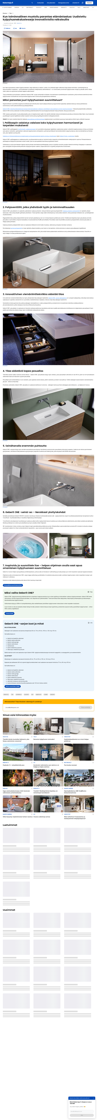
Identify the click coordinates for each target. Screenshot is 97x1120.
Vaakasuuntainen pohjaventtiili (71, 211)
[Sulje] (93, 1098)
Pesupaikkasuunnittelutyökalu (13, 585)
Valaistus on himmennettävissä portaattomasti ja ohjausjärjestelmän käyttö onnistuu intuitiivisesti (29, 136)
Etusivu (5, 13)
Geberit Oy (19, 23)
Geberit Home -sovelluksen (67, 136)
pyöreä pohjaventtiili (16, 228)
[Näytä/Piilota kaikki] (93, 7)
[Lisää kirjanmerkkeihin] (32, 737)
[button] (6, 694)
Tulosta (23, 28)
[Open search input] (32, 2)
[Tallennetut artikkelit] (82, 2)
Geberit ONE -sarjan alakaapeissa (57, 298)
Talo (10, 13)
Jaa (15, 28)
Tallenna (7, 28)
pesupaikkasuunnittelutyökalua (35, 119)
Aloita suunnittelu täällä (13, 686)
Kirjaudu (89, 3)
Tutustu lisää (9, 613)
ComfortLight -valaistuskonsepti (27, 129)
